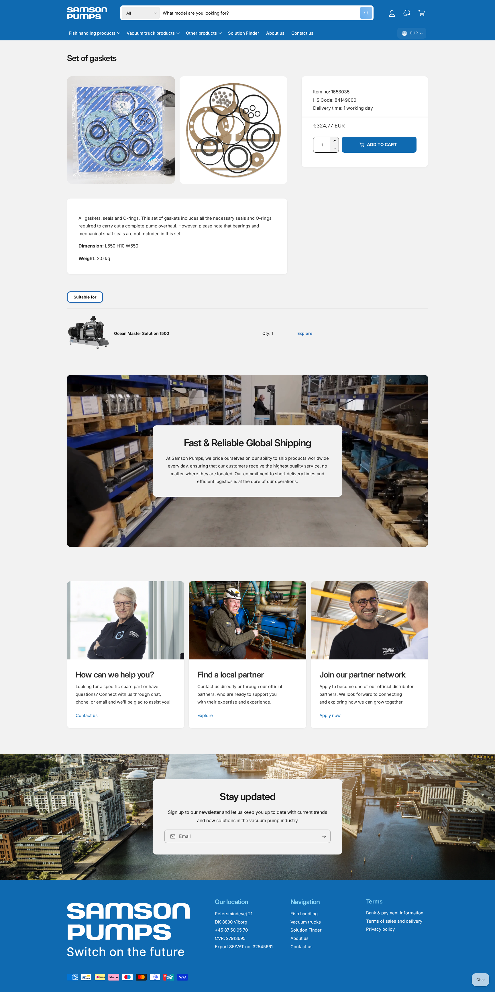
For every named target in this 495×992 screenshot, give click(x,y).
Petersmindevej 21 (233, 913)
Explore (304, 333)
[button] (421, 12)
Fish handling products (92, 33)
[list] (247, 654)
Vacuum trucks (305, 922)
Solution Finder (306, 930)
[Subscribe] (324, 836)
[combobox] (267, 12)
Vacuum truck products (150, 33)
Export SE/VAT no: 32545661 (244, 946)
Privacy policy (380, 929)
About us (299, 938)
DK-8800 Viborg (231, 922)
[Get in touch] (406, 12)
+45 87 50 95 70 (231, 930)
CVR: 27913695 (230, 938)
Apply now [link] (330, 715)
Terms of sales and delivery (394, 921)
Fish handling (304, 913)
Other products (201, 33)
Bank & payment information (394, 913)
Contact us (87, 715)
